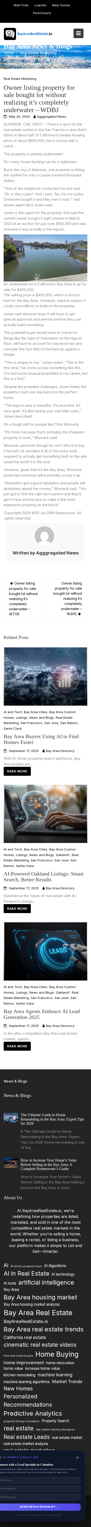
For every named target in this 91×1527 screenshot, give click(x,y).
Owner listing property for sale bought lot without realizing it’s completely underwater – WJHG (67, 598)
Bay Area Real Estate (38, 1312)
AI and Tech (13, 712)
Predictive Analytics (33, 1413)
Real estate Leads (27, 1437)
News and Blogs (41, 717)
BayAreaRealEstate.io (26, 1321)
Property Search (55, 1421)
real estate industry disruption (55, 1429)
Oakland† (63, 855)
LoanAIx (40, 5)
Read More (17, 771)
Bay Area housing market (40, 1297)
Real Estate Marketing (20, 79)
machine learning (55, 1374)
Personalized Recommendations (28, 1400)
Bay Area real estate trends (44, 1329)
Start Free (21, 5)
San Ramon (69, 723)
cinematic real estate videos (40, 1344)
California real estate (25, 1337)
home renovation (60, 1363)
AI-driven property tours (26, 1266)
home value (13, 1368)
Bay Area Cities (35, 712)
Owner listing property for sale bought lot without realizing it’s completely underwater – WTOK (23, 598)
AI (6, 1265)
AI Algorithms (55, 1265)
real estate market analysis (26, 1443)
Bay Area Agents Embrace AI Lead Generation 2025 (42, 1014)
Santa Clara (13, 728)
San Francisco (31, 723)
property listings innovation (22, 1421)
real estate (18, 1428)
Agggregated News (51, 116)
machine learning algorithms (27, 1381)
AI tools (10, 1283)
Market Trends (67, 1381)
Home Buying (57, 1354)
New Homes (61, 5)
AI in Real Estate (26, 1273)
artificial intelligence (46, 1282)
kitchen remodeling (19, 1375)
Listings (21, 717)
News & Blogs (15, 1081)
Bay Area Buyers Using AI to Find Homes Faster (41, 739)
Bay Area (11, 1289)
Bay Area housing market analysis (32, 1304)
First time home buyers (18, 1355)
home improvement (24, 1362)
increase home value (42, 1368)
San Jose (51, 723)
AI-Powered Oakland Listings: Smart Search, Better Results (43, 877)
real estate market (67, 1437)
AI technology (63, 1274)
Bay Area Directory (60, 751)
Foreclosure (42, 13)
